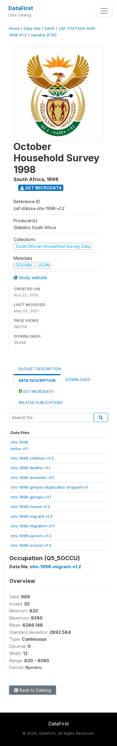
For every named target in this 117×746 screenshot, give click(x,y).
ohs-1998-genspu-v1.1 (30, 497)
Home (14, 28)
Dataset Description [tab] (40, 369)
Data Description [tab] (37, 380)
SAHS (49, 28)
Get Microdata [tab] (37, 391)
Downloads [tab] (78, 379)
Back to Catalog (34, 690)
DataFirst (20, 8)
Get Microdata (43, 187)
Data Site (32, 28)
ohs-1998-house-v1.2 (30, 506)
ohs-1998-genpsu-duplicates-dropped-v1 (49, 487)
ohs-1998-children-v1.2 (32, 458)
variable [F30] (43, 35)
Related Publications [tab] (41, 402)
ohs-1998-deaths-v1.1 (30, 467)
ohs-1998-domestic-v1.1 (32, 477)
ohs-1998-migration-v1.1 (32, 525)
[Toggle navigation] (104, 11)
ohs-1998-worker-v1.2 (30, 545)
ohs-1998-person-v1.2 (31, 535)
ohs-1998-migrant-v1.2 (31, 516)
